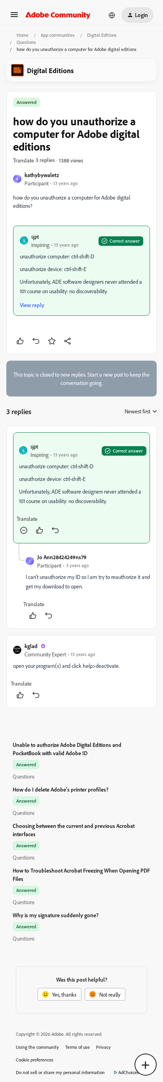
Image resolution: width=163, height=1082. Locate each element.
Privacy (103, 1047)
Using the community (37, 1047)
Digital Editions (102, 35)
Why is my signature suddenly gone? (56, 915)
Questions (26, 42)
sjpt (35, 236)
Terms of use (77, 1047)
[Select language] (112, 15)
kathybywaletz (42, 175)
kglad (31, 646)
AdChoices (128, 1072)
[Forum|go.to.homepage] (58, 15)
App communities (58, 35)
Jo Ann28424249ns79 (62, 557)
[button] (14, 17)
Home (22, 35)
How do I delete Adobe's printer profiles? (60, 789)
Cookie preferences (34, 1060)
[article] (81, 487)
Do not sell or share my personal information (60, 1072)
